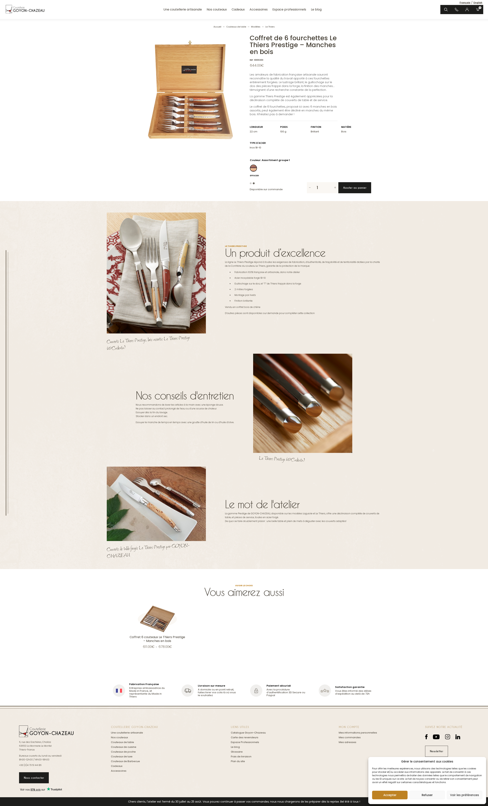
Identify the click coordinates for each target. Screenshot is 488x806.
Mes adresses (347, 742)
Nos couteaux (217, 9)
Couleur (255, 160)
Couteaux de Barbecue (125, 761)
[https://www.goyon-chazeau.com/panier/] (477, 9)
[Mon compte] (467, 9)
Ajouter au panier (354, 187)
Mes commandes (350, 737)
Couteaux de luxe (121, 756)
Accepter (389, 795)
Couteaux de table (236, 26)
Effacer (254, 175)
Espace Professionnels (245, 742)
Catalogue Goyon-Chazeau (248, 732)
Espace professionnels (289, 9)
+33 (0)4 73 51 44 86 (30, 765)
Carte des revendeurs (244, 737)
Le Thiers (270, 26)
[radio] (253, 168)
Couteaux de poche (123, 752)
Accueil (217, 26)
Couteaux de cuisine (123, 747)
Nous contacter (34, 777)
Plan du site (238, 761)
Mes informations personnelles (358, 732)
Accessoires (259, 9)
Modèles (255, 26)
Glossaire (237, 752)
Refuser (427, 795)
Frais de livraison (241, 756)
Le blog (316, 9)
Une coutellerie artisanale (182, 9)
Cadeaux (238, 9)
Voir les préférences (464, 795)
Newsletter (436, 751)
